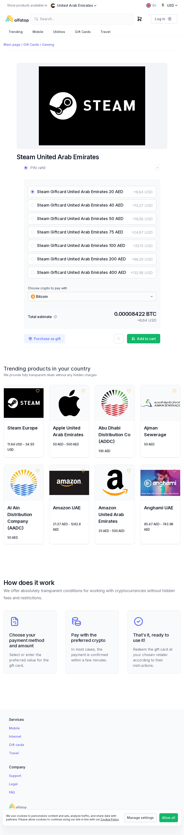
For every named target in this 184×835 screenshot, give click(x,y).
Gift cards (16, 745)
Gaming (48, 44)
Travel (14, 753)
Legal (13, 784)
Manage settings (140, 818)
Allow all (168, 818)
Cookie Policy (110, 819)
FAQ (12, 792)
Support (15, 776)
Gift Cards (31, 44)
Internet (15, 736)
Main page (12, 44)
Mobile (14, 728)
